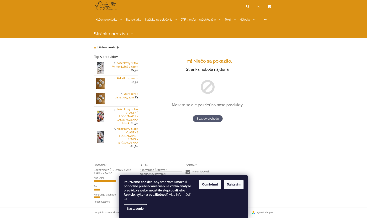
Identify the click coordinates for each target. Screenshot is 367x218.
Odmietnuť (210, 184)
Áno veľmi (99, 178)
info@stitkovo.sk (200, 171)
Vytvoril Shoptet (264, 212)
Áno (96, 186)
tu (125, 199)
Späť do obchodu (208, 118)
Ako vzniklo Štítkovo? (153, 170)
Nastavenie (135, 209)
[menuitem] (109, 19)
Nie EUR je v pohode (105, 194)
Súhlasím (234, 184)
